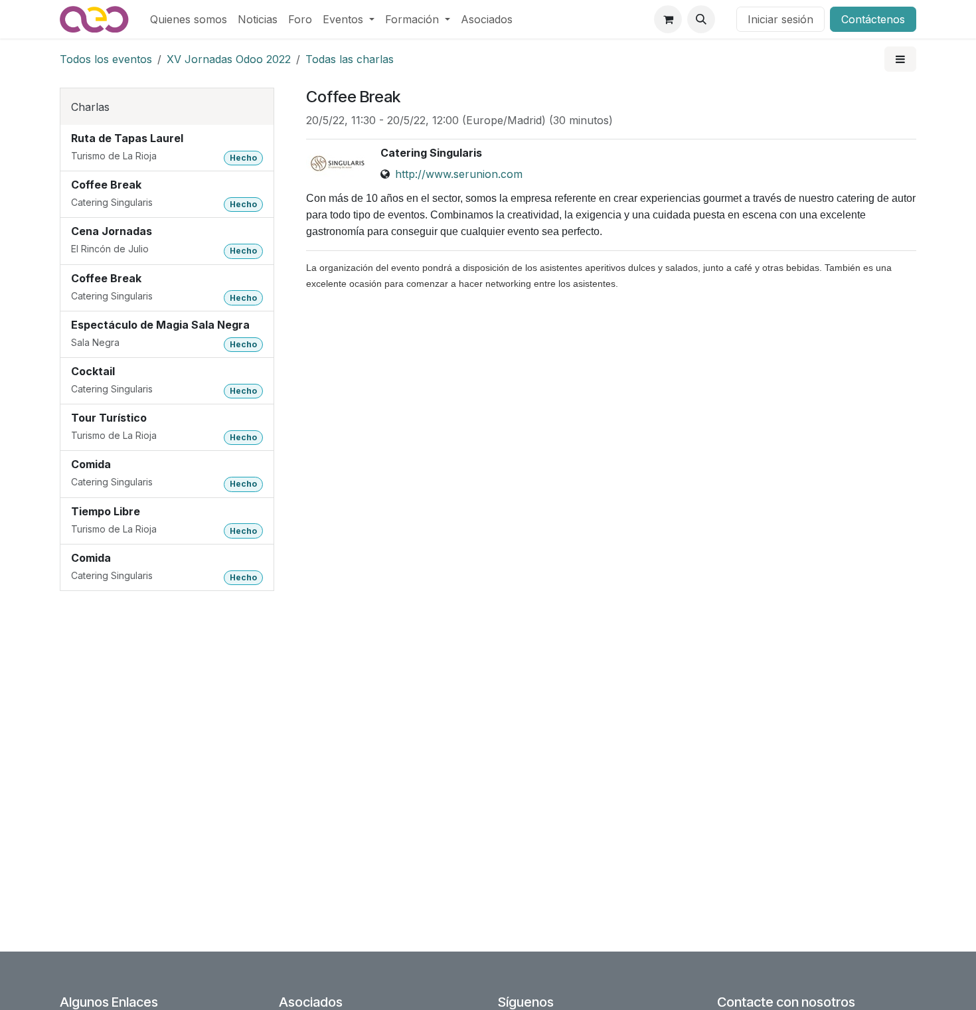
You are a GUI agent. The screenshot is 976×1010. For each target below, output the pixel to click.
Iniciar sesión (780, 19)
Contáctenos (873, 19)
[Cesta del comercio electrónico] (668, 19)
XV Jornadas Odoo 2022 (229, 59)
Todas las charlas (349, 59)
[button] (701, 19)
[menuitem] (188, 19)
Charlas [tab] (90, 107)
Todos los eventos (106, 59)
